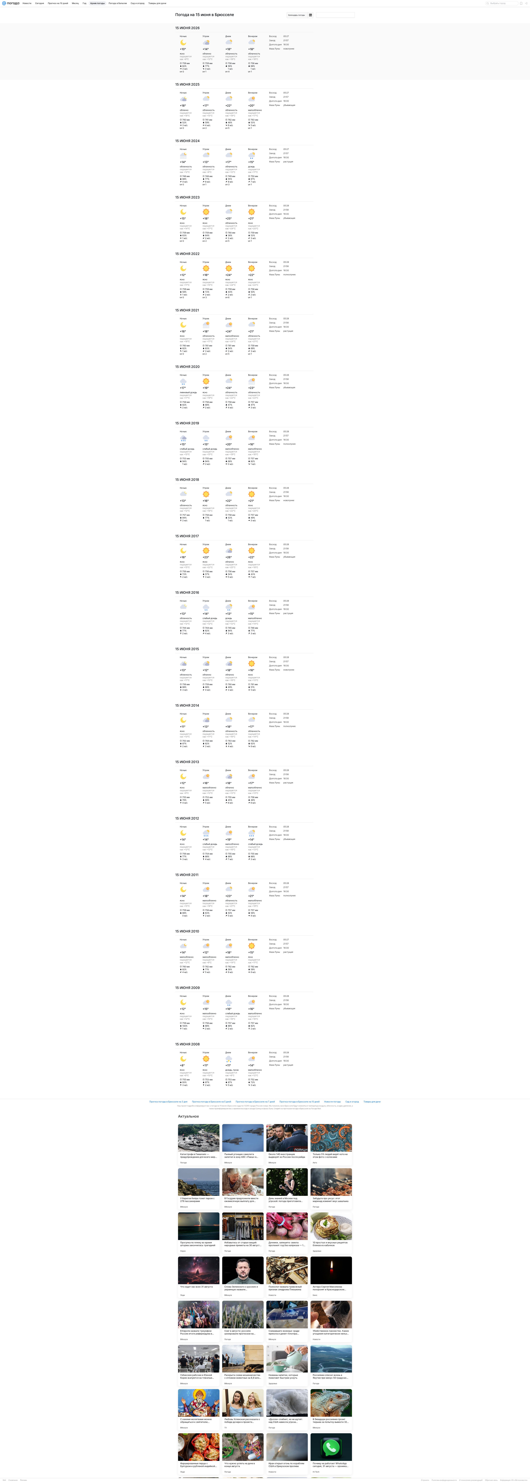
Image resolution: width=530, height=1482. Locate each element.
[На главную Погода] (12, 3)
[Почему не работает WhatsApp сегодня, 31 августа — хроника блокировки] (331, 1454)
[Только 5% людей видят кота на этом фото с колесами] (331, 1144)
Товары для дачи (372, 1101)
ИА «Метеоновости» (519, 1480)
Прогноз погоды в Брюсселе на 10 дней (299, 1101)
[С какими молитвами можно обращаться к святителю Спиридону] (198, 1410)
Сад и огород (352, 1101)
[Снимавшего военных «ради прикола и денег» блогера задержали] (287, 1321)
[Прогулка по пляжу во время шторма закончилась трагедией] (198, 1233)
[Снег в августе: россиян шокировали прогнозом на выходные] (243, 1321)
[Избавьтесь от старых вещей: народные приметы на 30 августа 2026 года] (243, 1233)
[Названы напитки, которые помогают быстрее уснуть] (287, 1365)
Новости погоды (332, 1101)
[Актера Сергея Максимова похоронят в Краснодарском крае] (331, 1277)
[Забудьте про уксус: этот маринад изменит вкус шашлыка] (331, 1189)
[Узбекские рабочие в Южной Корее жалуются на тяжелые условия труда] (198, 1365)
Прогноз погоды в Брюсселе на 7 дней (255, 1101)
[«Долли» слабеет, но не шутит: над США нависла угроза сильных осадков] (287, 1410)
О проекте (425, 1480)
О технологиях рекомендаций (471, 1480)
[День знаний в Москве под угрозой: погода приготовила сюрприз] (287, 1189)
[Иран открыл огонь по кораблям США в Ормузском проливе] (287, 1454)
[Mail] (4, 3)
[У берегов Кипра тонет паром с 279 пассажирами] (198, 1189)
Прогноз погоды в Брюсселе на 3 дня (168, 1101)
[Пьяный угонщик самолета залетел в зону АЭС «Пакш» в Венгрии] (243, 1144)
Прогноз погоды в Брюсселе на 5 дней (211, 1101)
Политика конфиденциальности (444, 1480)
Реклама (23, 1480)
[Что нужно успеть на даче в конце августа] (243, 1454)
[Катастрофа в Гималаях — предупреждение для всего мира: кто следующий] (198, 1144)
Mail (4, 1480)
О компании (13, 1480)
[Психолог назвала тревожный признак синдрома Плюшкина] (287, 1277)
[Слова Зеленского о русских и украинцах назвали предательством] (243, 1277)
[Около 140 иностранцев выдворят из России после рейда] (287, 1144)
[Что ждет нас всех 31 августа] (198, 1277)
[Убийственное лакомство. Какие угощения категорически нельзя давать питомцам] (331, 1321)
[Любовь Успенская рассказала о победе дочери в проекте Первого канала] (243, 1410)
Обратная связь (491, 1480)
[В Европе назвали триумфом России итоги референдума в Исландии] (198, 1321)
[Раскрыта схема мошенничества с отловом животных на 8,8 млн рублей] (243, 1365)
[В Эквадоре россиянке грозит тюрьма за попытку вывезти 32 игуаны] (331, 1410)
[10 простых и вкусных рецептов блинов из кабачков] (331, 1233)
